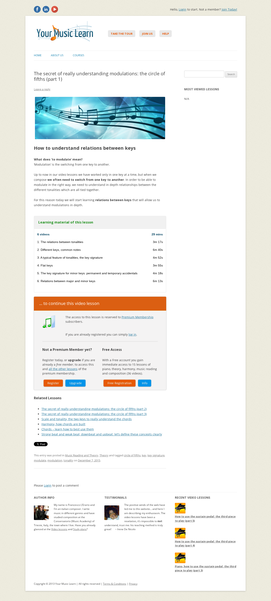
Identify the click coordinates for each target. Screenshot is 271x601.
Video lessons (59, 529)
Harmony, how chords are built (63, 424)
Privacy (133, 584)
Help (165, 34)
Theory (104, 455)
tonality (68, 460)
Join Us (147, 34)
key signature (156, 455)
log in (132, 334)
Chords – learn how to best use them (67, 429)
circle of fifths (132, 455)
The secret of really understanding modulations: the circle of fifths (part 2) (94, 409)
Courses (78, 55)
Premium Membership (137, 317)
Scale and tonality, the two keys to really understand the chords (86, 419)
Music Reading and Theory (81, 455)
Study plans (80, 529)
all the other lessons (63, 369)
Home (37, 55)
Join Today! (229, 9)
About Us (57, 55)
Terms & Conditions (114, 584)
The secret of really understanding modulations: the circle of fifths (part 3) (94, 414)
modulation (54, 460)
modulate (40, 460)
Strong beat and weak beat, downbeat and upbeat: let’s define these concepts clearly (101, 434)
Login (182, 9)
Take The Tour (122, 34)
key (144, 455)
